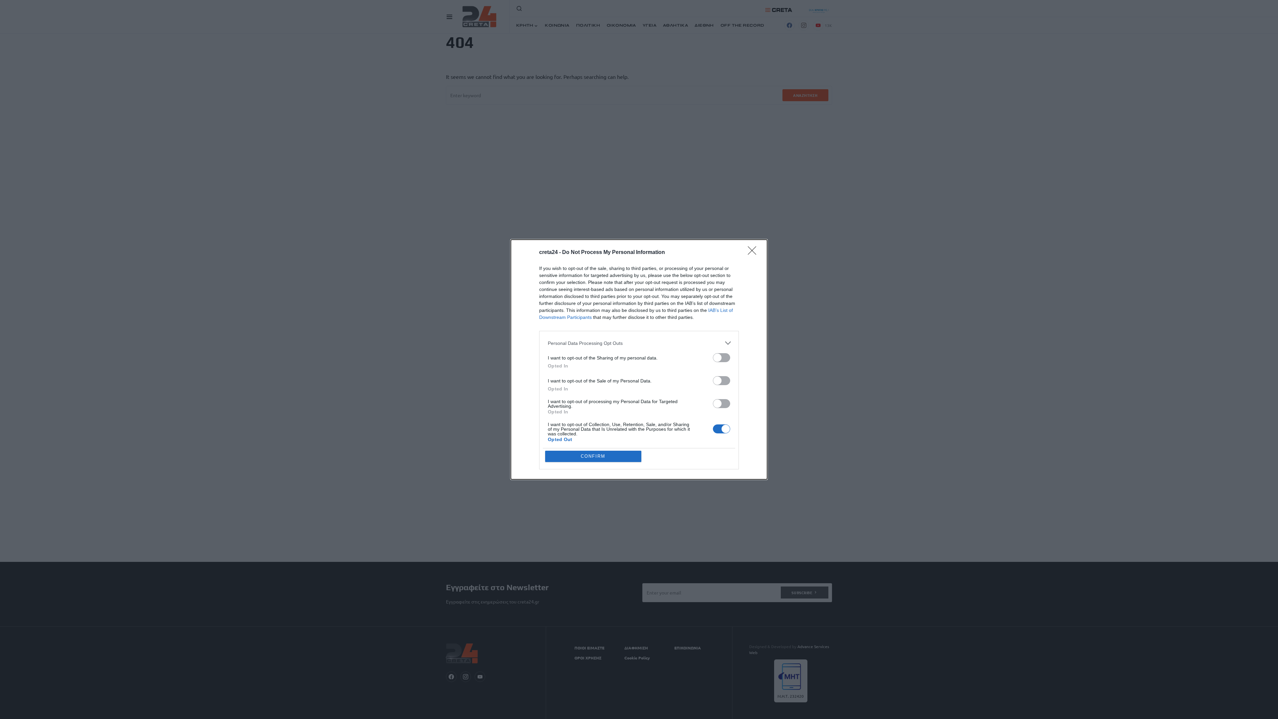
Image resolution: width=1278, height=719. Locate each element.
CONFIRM (593, 456)
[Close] (754, 252)
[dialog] (639, 359)
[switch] (721, 357)
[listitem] (639, 343)
